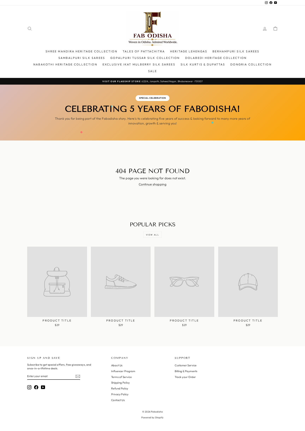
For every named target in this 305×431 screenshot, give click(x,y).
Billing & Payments (186, 371)
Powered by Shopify (152, 417)
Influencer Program (123, 371)
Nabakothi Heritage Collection (65, 64)
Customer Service (185, 365)
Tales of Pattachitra (144, 51)
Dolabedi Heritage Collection (216, 58)
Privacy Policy (119, 394)
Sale (152, 71)
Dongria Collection (251, 64)
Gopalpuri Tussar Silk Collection (145, 58)
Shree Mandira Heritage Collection (81, 51)
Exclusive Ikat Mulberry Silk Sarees (139, 64)
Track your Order (185, 377)
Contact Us (118, 400)
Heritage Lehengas (188, 51)
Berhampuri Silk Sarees (236, 51)
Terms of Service (121, 377)
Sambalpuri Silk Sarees (81, 58)
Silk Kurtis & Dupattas (203, 64)
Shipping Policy (120, 382)
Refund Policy (119, 388)
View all (152, 234)
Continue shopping (152, 184)
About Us (116, 365)
